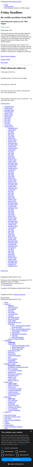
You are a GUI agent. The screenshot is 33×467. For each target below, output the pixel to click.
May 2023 (11, 155)
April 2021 (11, 196)
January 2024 (12, 141)
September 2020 (13, 208)
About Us (7, 304)
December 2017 (12, 261)
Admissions (7, 340)
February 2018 (12, 257)
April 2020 (11, 214)
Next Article (4, 62)
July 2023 (11, 151)
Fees (9, 357)
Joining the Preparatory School (21, 345)
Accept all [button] (16, 459)
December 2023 (12, 143)
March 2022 (11, 178)
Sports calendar (8, 425)
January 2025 (8, 113)
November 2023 (13, 145)
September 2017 (13, 266)
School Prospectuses (18, 337)
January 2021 (12, 201)
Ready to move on (13, 380)
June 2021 (11, 193)
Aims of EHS (16, 332)
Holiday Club (12, 377)
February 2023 (12, 159)
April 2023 (11, 156)
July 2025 (7, 123)
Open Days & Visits (14, 350)
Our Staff (10, 315)
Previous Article (5, 59)
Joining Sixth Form (17, 349)
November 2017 (13, 262)
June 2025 (7, 121)
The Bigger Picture (13, 317)
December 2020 (12, 203)
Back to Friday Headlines (8, 56)
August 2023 (12, 150)
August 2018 (12, 247)
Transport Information (14, 355)
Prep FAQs (11, 352)
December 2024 (9, 111)
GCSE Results (12, 395)
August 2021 (12, 189)
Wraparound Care (13, 375)
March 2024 (11, 138)
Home (6, 4)
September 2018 (13, 246)
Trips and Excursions (14, 393)
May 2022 (11, 174)
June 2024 (11, 133)
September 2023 (13, 148)
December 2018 (12, 241)
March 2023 (11, 158)
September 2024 (9, 106)
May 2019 (11, 233)
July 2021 (11, 191)
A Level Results (12, 408)
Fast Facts (11, 310)
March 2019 (11, 236)
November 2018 (13, 242)
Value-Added (12, 320)
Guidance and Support (14, 407)
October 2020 (12, 206)
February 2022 (12, 179)
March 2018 (11, 256)
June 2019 (11, 231)
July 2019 (11, 229)
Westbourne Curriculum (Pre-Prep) (18, 367)
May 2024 (11, 135)
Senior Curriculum (13, 385)
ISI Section (11, 324)
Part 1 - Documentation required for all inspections (21, 326)
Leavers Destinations (14, 410)
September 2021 (13, 188)
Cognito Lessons (13, 392)
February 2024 (12, 140)
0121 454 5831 (7, 285)
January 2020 (12, 219)
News (6, 428)
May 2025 (7, 120)
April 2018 (11, 254)
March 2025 (7, 116)
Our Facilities (12, 309)
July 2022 (11, 171)
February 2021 (12, 199)
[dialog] (16, 448)
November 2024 (9, 110)
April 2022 (11, 176)
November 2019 (13, 223)
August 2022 (12, 169)
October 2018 (12, 244)
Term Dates (11, 312)
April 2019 (11, 234)
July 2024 (11, 131)
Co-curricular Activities (15, 388)
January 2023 (12, 161)
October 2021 (12, 186)
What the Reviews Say (14, 322)
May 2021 (11, 194)
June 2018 (11, 251)
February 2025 (8, 115)
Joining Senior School (18, 347)
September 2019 (13, 226)
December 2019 (12, 221)
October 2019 (12, 224)
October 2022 (12, 166)
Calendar (7, 423)
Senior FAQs (12, 354)
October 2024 (8, 108)
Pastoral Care (12, 372)
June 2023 (11, 153)
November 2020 (13, 204)
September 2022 (13, 168)
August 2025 (8, 125)
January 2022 (12, 181)
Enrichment (11, 403)
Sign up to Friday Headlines (16, 339)
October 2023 (12, 146)
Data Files (15, 335)
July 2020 (11, 209)
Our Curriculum (12, 400)
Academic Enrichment (14, 390)
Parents (6, 421)
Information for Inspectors (19, 334)
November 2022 (13, 164)
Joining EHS (11, 344)
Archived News (9, 6)
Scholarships (11, 360)
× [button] (31, 431)
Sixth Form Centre (13, 405)
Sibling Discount (13, 362)
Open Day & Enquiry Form (12, 416)
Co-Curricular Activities (15, 370)
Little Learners (12, 379)
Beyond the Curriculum (15, 374)
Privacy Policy (22, 444)
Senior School (5, 27)
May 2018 (11, 252)
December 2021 (12, 183)
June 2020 (11, 211)
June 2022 (11, 173)
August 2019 (12, 228)
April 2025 (7, 118)
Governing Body (13, 314)
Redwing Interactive (20, 294)
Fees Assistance (12, 359)
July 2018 (11, 249)
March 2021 (11, 198)
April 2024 (11, 136)
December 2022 (12, 163)
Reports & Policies (13, 319)
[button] (16, 464)
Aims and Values (13, 307)
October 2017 (12, 264)
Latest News (4, 270)
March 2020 (11, 216)
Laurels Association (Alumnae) (13, 426)
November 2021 (13, 184)
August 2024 (12, 130)
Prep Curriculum (13, 369)
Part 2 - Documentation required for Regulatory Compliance (21, 329)
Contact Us (7, 412)
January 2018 (12, 259)
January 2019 (12, 239)
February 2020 (12, 218)
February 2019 (12, 237)
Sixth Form (7, 397)
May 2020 (11, 213)
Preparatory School (9, 364)
